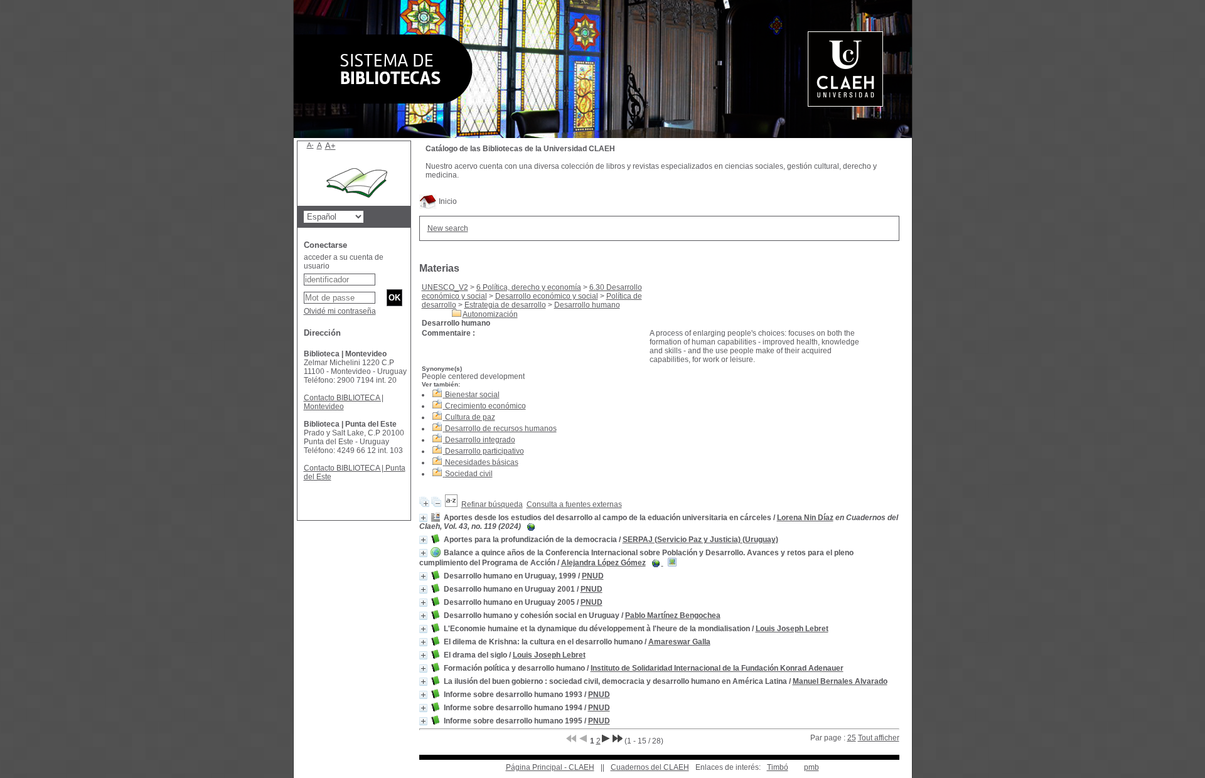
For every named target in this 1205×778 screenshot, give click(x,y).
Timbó (777, 767)
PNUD (593, 576)
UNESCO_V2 (445, 287)
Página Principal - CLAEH (550, 767)
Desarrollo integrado (480, 439)
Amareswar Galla (679, 641)
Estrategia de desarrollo (505, 305)
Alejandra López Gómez (603, 562)
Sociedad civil (469, 473)
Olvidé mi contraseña (340, 311)
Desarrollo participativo (484, 451)
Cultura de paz (470, 417)
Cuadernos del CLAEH (650, 767)
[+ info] (423, 518)
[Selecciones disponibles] (451, 504)
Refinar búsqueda (492, 504)
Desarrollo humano (587, 305)
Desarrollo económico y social (546, 296)
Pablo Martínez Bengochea (672, 615)
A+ (330, 146)
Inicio (447, 201)
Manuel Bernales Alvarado (840, 681)
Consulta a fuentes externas (574, 504)
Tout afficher (878, 737)
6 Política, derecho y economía (528, 287)
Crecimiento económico (485, 406)
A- (310, 145)
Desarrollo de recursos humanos (501, 428)
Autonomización (490, 314)
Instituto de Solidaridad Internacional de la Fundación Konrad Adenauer (717, 668)
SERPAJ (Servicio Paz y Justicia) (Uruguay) (700, 539)
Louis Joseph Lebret (792, 628)
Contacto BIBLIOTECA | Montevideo (343, 402)
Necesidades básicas (481, 462)
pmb (811, 767)
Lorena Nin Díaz (805, 517)
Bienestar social (472, 394)
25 (851, 737)
